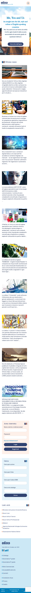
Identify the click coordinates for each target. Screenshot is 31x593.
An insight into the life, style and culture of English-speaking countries (15, 24)
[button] (4, 53)
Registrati (15, 449)
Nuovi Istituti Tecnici (9, 516)
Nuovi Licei (6, 513)
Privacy (5, 581)
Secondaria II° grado (9, 562)
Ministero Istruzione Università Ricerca (15, 510)
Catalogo (5, 555)
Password (7, 434)
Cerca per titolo (9, 472)
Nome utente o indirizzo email (13, 427)
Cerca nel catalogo (10, 487)
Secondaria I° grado (9, 559)
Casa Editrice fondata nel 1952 (7, 4)
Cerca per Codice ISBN (11, 480)
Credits (5, 584)
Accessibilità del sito (9, 570)
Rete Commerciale (8, 566)
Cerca (15, 495)
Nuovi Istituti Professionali (11, 520)
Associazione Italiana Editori (11, 531)
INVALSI (5, 523)
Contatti (5, 573)
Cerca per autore (9, 464)
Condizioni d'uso (8, 578)
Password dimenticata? (11, 440)
